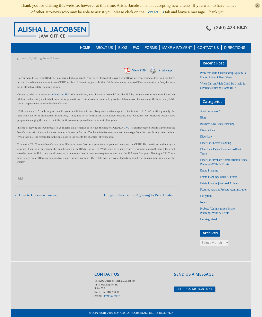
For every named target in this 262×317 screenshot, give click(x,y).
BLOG (123, 47)
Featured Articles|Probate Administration (223, 189)
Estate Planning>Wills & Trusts (218, 176)
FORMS (151, 47)
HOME (85, 47)
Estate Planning (209, 170)
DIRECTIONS (234, 47)
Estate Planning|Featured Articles (219, 183)
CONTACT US (208, 47)
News (203, 202)
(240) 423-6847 (111, 295)
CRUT (127, 127)
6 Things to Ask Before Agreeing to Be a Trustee (139, 195)
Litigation (206, 195)
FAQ (136, 47)
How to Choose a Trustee (35, 195)
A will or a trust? (210, 111)
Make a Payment (177, 47)
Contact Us (155, 12)
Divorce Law (207, 130)
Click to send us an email (194, 289)
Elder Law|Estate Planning (215, 142)
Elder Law (206, 136)
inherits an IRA (61, 94)
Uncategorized (208, 219)
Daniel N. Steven (51, 58)
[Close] (257, 5)
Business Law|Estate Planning (217, 123)
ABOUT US (104, 47)
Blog (203, 117)
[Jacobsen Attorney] (51, 29)
